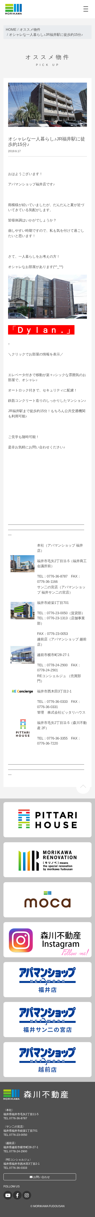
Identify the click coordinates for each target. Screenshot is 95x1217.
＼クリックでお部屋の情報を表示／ (35, 354)
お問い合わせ (41, 1177)
